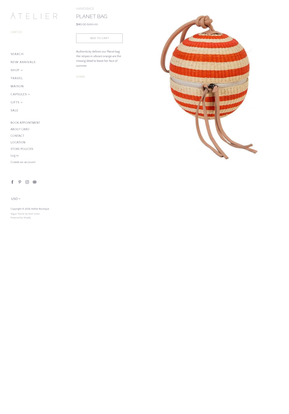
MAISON (17, 86)
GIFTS (15, 102)
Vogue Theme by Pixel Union (25, 214)
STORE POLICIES (22, 149)
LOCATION (18, 142)
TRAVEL (17, 78)
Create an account (23, 162)
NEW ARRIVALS (23, 62)
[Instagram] (27, 182)
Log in (15, 155)
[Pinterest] (19, 182)
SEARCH (17, 54)
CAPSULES (19, 94)
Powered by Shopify (21, 217)
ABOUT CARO (20, 129)
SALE (14, 110)
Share (80, 77)
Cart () (16, 32)
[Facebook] (12, 182)
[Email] (34, 182)
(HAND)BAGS (85, 8)
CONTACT (17, 136)
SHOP (15, 70)
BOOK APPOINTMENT (25, 123)
